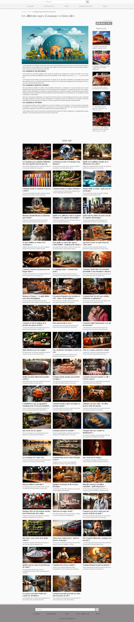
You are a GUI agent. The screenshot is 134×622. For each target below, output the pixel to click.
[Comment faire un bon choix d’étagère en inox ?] (67, 447)
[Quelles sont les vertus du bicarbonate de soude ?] (37, 555)
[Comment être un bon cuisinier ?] (67, 555)
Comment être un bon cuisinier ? (64, 565)
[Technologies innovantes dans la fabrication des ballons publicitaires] (101, 57)
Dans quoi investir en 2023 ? (62, 323)
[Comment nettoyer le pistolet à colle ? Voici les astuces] (97, 366)
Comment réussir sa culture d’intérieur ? (67, 189)
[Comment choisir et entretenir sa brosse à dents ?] (37, 178)
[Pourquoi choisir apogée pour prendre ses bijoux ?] (67, 366)
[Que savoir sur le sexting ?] (97, 447)
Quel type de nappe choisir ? (63, 511)
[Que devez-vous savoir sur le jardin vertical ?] (37, 528)
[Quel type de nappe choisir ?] (67, 501)
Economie (30, 6)
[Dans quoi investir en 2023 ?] (67, 313)
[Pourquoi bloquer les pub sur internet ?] (97, 555)
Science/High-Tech (85, 6)
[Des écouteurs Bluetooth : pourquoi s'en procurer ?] (97, 528)
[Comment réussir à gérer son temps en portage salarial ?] (67, 393)
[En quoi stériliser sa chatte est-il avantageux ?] (37, 232)
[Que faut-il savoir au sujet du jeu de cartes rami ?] (97, 232)
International (49, 6)
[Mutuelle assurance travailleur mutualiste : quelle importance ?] (97, 474)
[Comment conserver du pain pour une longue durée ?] (37, 259)
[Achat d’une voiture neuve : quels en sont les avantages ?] (67, 528)
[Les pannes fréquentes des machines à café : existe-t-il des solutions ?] (67, 286)
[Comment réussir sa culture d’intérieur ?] (67, 178)
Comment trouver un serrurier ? (64, 431)
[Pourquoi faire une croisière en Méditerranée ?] (97, 420)
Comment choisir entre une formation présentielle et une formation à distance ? (97, 271)
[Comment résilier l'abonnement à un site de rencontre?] (97, 313)
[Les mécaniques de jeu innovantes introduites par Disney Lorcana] (101, 98)
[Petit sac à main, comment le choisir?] (97, 340)
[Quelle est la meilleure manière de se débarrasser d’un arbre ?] (97, 151)
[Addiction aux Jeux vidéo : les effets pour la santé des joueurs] (97, 393)
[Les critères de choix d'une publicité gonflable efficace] (101, 38)
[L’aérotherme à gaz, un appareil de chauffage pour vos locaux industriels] (37, 393)
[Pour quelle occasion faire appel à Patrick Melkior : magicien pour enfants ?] (67, 232)
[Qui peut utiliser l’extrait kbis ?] (37, 474)
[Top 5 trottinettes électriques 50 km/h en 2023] (67, 340)
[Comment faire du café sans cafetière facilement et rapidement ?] (97, 286)
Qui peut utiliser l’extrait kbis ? (33, 484)
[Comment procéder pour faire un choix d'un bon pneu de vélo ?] (67, 583)
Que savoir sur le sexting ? (92, 457)
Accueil (24, 11)
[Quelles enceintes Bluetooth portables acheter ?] (37, 366)
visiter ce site (77, 75)
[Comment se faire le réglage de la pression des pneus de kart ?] (37, 313)
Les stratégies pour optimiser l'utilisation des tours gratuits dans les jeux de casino (101, 129)
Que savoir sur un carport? (32, 431)
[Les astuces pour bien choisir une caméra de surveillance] (37, 583)
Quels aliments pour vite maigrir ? (34, 350)
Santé (67, 6)
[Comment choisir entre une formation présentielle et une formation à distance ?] (97, 259)
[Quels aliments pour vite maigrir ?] (37, 340)
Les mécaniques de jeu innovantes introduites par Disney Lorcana (100, 108)
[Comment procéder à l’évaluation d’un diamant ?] (67, 151)
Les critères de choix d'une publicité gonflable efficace (100, 47)
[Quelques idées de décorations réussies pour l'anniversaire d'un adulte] (37, 501)
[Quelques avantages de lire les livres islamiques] (67, 474)
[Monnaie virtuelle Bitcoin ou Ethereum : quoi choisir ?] (37, 205)
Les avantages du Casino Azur (33, 457)
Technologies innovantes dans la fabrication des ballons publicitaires (101, 67)
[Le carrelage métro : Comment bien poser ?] (67, 259)
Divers (105, 6)
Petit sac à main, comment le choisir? (96, 350)
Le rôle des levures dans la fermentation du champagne (101, 88)
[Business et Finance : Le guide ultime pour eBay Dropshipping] (37, 286)
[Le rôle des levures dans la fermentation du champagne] (101, 78)
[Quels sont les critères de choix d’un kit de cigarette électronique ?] (97, 205)
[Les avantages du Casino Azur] (37, 447)
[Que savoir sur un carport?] (37, 420)
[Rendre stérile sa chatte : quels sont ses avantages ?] (97, 178)
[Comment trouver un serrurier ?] (67, 420)
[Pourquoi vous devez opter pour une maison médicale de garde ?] (97, 501)
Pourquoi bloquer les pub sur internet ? (96, 565)
